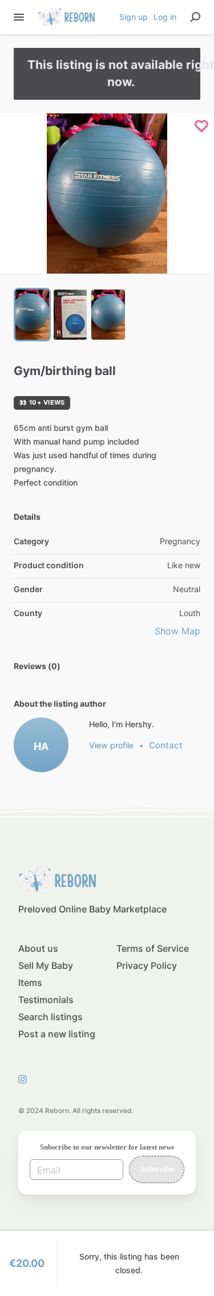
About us (38, 948)
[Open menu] (19, 17)
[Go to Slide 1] (32, 314)
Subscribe (156, 1169)
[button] (107, 193)
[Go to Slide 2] (70, 314)
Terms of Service (152, 948)
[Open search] (195, 17)
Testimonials (46, 999)
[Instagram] (25, 1079)
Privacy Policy (146, 965)
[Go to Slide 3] (108, 314)
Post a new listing (56, 1034)
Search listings (50, 1016)
